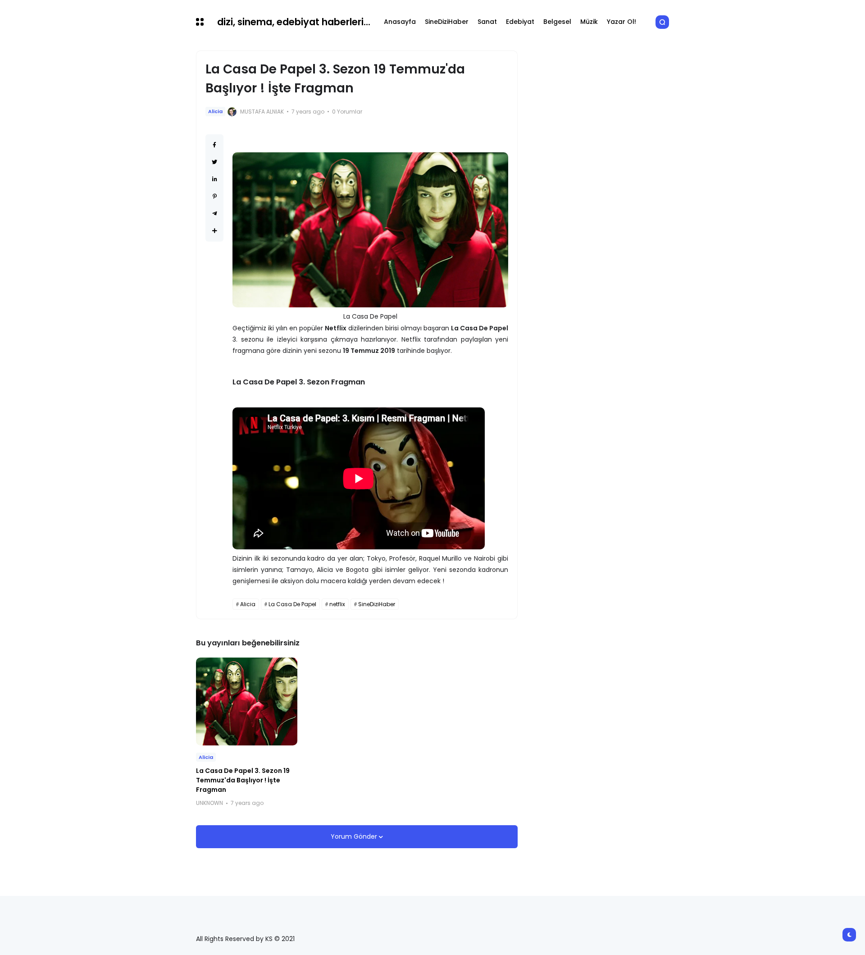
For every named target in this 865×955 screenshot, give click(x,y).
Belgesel (557, 21)
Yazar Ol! (621, 21)
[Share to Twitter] (214, 162)
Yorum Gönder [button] (355, 836)
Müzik (589, 21)
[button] (200, 22)
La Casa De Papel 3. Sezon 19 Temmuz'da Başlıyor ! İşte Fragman (243, 780)
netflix (337, 604)
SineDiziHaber (447, 21)
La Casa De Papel (292, 604)
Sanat (487, 21)
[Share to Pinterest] (215, 196)
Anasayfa (400, 21)
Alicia (215, 111)
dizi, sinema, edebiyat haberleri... (293, 21)
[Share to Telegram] (214, 213)
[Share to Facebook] (214, 145)
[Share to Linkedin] (214, 179)
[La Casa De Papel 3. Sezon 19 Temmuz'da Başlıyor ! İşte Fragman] (246, 701)
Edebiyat (520, 21)
